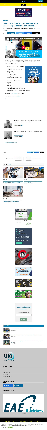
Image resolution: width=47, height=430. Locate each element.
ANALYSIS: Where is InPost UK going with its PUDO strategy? (33, 182)
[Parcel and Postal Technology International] (23, 4)
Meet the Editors (6, 372)
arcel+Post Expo (14, 93)
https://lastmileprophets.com (11, 142)
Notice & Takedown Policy (35, 421)
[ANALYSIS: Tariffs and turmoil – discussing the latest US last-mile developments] (13, 191)
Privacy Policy (15, 421)
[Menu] (5, 4)
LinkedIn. (18, 96)
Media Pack (5, 374)
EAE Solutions (23, 413)
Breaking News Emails (7, 376)
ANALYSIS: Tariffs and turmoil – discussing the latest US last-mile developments (12, 200)
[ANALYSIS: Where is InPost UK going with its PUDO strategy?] (34, 172)
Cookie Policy (8, 421)
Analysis (6, 20)
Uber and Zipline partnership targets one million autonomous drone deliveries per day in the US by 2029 (27, 342)
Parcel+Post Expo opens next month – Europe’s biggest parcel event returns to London (26, 334)
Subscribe (40, 1)
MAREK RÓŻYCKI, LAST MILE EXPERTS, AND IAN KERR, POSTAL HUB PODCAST (20, 28)
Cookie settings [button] (5, 427)
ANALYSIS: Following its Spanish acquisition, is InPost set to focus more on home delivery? (13, 182)
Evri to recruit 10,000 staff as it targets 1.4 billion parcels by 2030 (22, 328)
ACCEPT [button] (10, 427)
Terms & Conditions (24, 421)
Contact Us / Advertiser (7, 370)
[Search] (42, 4)
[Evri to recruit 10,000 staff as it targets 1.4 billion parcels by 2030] (6, 330)
